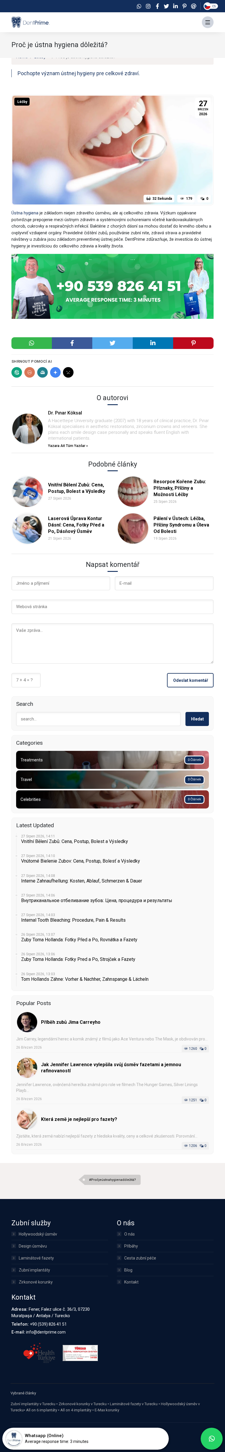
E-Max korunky (107, 1410)
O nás (129, 1234)
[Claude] (29, 372)
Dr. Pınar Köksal (65, 413)
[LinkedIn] (175, 6)
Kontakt (131, 1282)
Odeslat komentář (190, 680)
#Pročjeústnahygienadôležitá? (112, 1180)
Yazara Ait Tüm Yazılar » (68, 446)
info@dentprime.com (46, 1332)
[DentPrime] (30, 22)
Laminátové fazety (36, 1258)
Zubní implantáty (34, 1270)
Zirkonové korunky (36, 1282)
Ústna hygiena (24, 213)
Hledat (197, 719)
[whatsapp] (212, 1439)
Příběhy (131, 1246)
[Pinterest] (184, 6)
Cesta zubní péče (140, 1258)
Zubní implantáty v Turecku (33, 1404)
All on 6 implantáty (41, 1410)
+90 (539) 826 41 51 (48, 1324)
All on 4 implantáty (75, 1410)
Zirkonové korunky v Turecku (83, 1404)
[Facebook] (157, 6)
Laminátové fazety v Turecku (134, 1404)
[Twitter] (166, 6)
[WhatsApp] (139, 6)
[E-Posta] (193, 6)
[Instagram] (148, 6)
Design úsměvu (33, 1246)
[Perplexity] (42, 372)
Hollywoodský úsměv (38, 1234)
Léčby (22, 102)
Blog (128, 1270)
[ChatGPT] (16, 372)
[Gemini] (55, 372)
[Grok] (68, 372)
